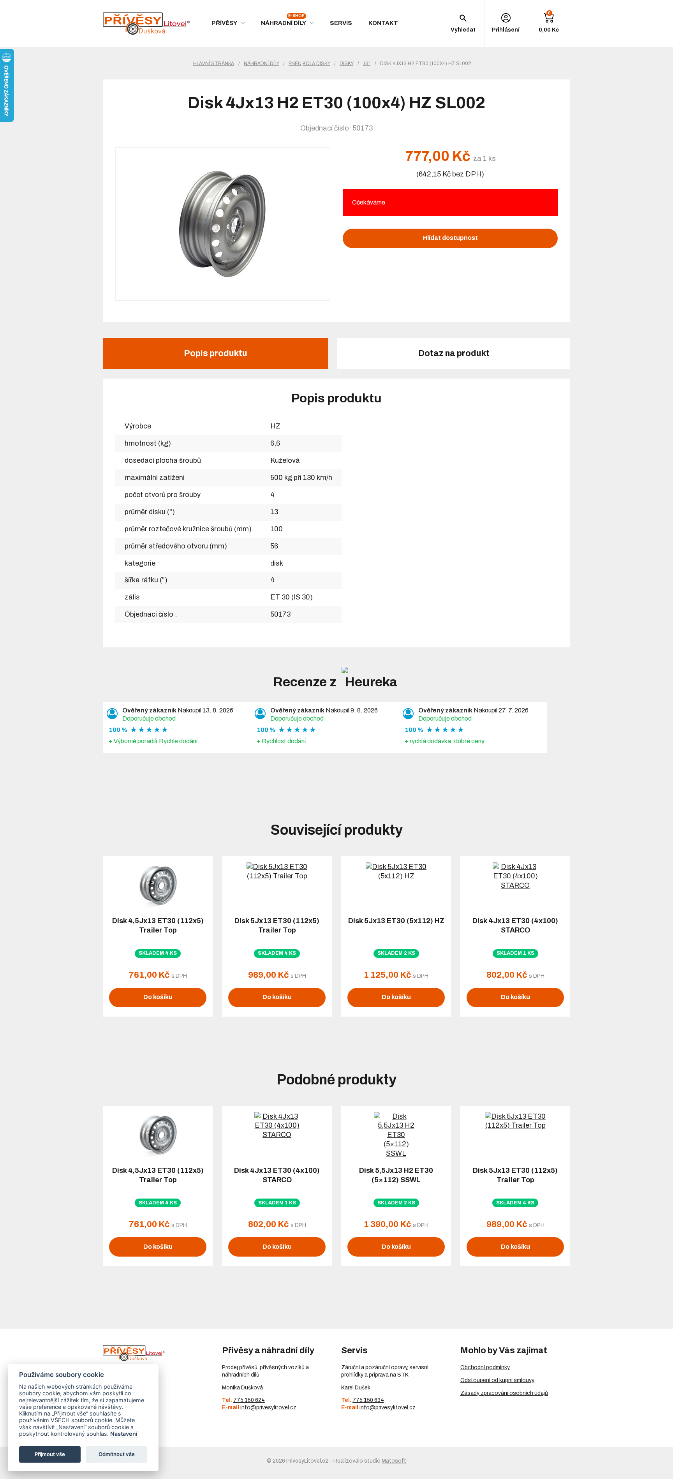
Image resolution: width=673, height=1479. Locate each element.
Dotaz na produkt (454, 353)
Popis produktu (215, 353)
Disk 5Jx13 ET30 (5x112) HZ (396, 921)
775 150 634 (368, 1400)
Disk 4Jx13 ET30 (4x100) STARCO (515, 925)
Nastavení (123, 1433)
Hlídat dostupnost (450, 237)
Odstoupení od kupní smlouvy (497, 1380)
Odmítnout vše (117, 1454)
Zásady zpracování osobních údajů (504, 1393)
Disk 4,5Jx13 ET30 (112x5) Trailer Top (158, 925)
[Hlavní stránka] (146, 23)
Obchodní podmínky (485, 1367)
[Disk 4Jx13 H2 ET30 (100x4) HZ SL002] (222, 224)
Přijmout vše (50, 1454)
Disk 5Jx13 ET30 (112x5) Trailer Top (276, 925)
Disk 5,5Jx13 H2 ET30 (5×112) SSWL (396, 1175)
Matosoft (394, 1461)
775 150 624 (249, 1400)
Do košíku (158, 997)
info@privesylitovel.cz (268, 1407)
